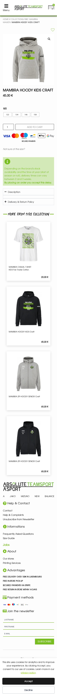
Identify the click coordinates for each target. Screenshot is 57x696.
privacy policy (28, 672)
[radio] (8, 114)
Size (5, 108)
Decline (28, 689)
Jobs (6, 544)
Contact (7, 510)
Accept (28, 681)
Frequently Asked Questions (18, 533)
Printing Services (12, 563)
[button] (52, 29)
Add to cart (35, 127)
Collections (16, 19)
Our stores (8, 558)
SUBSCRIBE (44, 641)
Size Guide (9, 538)
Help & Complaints (13, 515)
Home (6, 19)
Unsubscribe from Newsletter (18, 519)
